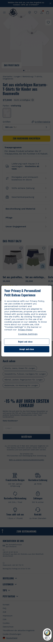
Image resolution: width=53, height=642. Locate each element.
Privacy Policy (25, 329)
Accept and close (26, 349)
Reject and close (25, 341)
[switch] (47, 638)
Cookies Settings (28, 334)
